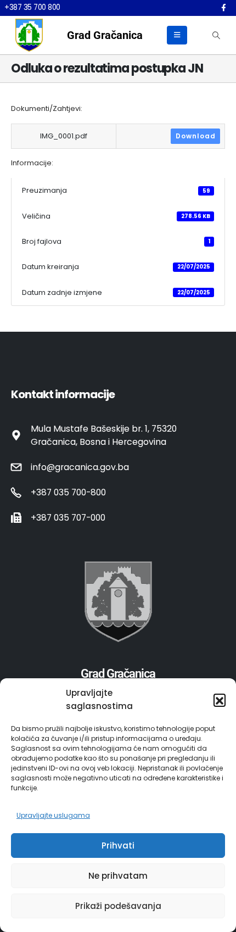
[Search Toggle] (216, 35)
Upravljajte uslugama (53, 815)
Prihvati (118, 845)
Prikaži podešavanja (118, 906)
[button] (219, 699)
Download (196, 136)
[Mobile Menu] (177, 35)
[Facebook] (223, 7)
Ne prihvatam (118, 875)
